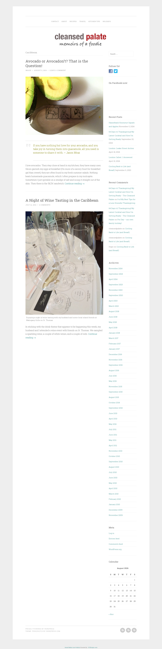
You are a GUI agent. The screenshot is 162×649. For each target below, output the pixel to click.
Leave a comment (58, 70)
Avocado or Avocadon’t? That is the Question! (56, 63)
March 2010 (113, 494)
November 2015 (115, 386)
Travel (82, 21)
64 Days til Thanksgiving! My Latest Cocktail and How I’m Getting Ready (121, 135)
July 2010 (113, 472)
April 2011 (113, 445)
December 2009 (115, 510)
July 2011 (112, 429)
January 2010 (114, 504)
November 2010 (115, 451)
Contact (55, 21)
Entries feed (114, 538)
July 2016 (113, 376)
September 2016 (116, 365)
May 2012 (113, 424)
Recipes (73, 21)
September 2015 (116, 392)
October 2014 (114, 402)
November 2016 (115, 359)
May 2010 (113, 483)
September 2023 (116, 284)
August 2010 (114, 467)
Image (28, 70)
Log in (111, 533)
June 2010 (113, 477)
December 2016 (115, 354)
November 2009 (116, 515)
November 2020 (116, 290)
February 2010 (115, 499)
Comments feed (116, 544)
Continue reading (74, 183)
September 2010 (116, 461)
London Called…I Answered (120, 157)
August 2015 (114, 397)
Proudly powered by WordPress (39, 629)
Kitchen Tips (94, 21)
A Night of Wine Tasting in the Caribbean (61, 200)
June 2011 (113, 434)
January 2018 (114, 333)
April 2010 (113, 488)
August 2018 (114, 311)
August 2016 (114, 370)
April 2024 (113, 279)
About (64, 21)
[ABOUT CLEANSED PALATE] (122, 630)
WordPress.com (53, 631)
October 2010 (114, 456)
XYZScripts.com (92, 647)
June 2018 (113, 317)
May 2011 (112, 440)
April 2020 (113, 301)
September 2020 (116, 295)
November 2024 (115, 268)
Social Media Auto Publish (72, 647)
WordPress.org (115, 549)
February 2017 (115, 343)
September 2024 (116, 274)
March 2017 (113, 338)
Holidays (107, 21)
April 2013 (113, 418)
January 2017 (114, 349)
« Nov (111, 614)
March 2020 (114, 306)
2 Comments (44, 205)
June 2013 (113, 413)
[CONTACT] (134, 630)
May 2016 (113, 381)
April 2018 (113, 327)
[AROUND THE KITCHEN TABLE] (128, 630)
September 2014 (116, 408)
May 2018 (113, 322)
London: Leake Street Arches (121, 148)
